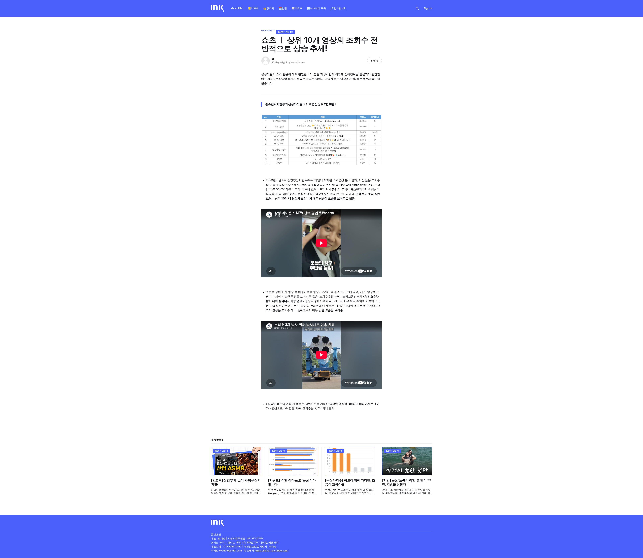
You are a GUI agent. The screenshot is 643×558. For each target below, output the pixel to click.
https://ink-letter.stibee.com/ (271, 550)
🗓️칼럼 (283, 8)
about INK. (237, 8)
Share (374, 60)
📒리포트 (253, 8)
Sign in (428, 8)
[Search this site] (417, 8)
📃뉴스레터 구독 (316, 8)
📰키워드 (297, 8)
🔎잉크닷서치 (338, 8)
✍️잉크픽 (268, 8)
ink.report (267, 30)
